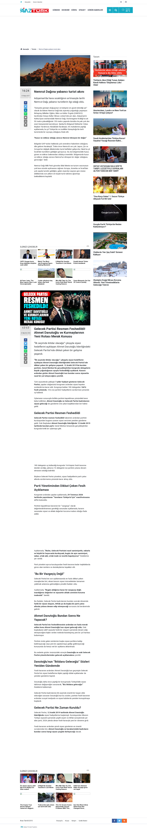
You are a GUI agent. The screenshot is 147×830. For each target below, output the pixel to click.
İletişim (74, 821)
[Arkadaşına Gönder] (25, 117)
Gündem (56, 10)
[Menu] (110, 10)
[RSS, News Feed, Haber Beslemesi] (124, 821)
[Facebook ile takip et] (114, 821)
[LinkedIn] (25, 110)
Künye (67, 821)
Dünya (74, 10)
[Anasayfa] (21, 2)
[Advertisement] (74, 31)
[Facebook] (25, 102)
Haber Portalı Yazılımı (30, 827)
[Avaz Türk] (34, 10)
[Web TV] (121, 2)
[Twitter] (25, 106)
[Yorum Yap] (25, 124)
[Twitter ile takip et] (119, 821)
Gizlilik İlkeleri (83, 821)
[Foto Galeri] (126, 2)
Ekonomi (65, 10)
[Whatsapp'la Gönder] (25, 113)
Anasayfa (59, 821)
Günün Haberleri (37, 2)
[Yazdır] (25, 121)
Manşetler (27, 2)
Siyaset (82, 10)
